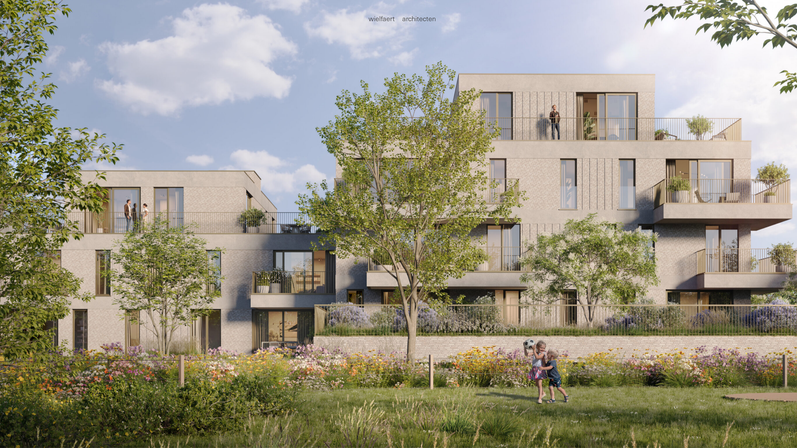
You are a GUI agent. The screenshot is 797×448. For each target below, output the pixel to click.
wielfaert (382, 18)
